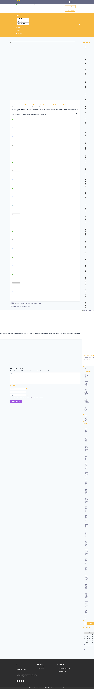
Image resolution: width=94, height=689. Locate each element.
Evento (86, 384)
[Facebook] (70, 2)
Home (17, 15)
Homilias (86, 387)
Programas (87, 402)
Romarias (18, 30)
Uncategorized (87, 420)
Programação (19, 26)
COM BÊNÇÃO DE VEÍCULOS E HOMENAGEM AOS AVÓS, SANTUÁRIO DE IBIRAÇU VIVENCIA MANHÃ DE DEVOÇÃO (85, 246)
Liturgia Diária (19, 33)
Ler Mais (86, 362)
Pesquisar (86, 621)
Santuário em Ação (16, 102)
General (86, 386)
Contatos (18, 35)
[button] (46, 14)
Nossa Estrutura (21, 21)
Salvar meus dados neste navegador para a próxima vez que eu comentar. (27, 398)
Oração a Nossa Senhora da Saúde (21, 24)
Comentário (13, 385)
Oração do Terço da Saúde (86, 397)
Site (27, 395)
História (20, 18)
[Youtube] (77, 2)
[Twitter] (73, 2)
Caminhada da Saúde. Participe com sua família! (20, 306)
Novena (86, 393)
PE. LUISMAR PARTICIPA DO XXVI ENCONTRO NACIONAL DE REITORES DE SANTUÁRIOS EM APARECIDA (85, 89)
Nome (28, 388)
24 (84, 642)
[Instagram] (75, 2)
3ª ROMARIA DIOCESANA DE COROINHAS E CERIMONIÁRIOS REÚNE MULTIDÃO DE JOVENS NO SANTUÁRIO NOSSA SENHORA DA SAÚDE (85, 167)
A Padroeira (20, 20)
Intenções (18, 27)
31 (84, 644)
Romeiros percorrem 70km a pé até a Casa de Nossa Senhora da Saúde (25, 303)
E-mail (28, 392)
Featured (86, 385)
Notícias (17, 32)
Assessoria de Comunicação (19, 106)
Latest (86, 392)
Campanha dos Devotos (21, 29)
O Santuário (18, 17)
